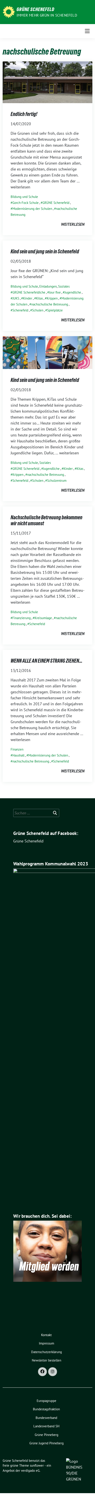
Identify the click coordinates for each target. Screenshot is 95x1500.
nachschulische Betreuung (49, 304)
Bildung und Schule (24, 197)
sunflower (37, 1465)
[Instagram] (52, 1371)
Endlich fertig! (24, 114)
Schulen (37, 310)
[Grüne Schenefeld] (9, 11)
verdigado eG (30, 1470)
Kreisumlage (43, 618)
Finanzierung (21, 618)
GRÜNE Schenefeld (55, 203)
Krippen (52, 298)
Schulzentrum (56, 480)
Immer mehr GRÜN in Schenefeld (47, 15)
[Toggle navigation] (87, 31)
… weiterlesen (67, 452)
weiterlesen (72, 224)
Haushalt (18, 755)
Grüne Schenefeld (35, 9)
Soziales (64, 286)
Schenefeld (20, 310)
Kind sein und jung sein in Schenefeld (45, 251)
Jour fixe (55, 292)
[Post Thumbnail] (47, 81)
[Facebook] (42, 1371)
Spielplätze (55, 310)
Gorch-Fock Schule (25, 203)
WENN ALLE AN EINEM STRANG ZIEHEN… (46, 661)
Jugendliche (73, 292)
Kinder (27, 298)
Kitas (39, 298)
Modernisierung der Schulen (32, 209)
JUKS (15, 298)
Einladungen (48, 286)
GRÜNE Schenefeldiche (28, 292)
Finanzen (17, 749)
